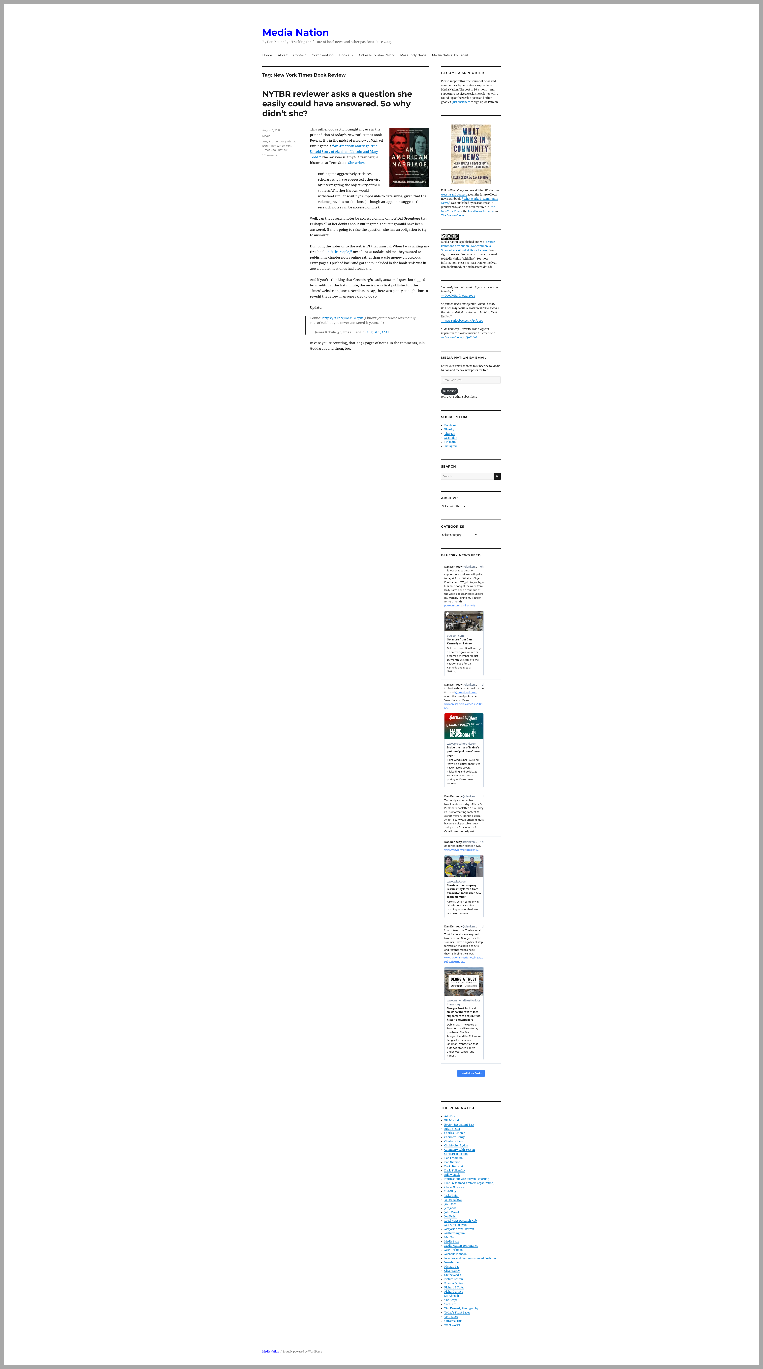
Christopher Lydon (456, 1145)
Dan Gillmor (452, 1162)
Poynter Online (453, 1283)
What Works (452, 1325)
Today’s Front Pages (457, 1312)
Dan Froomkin (453, 1158)
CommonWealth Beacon (459, 1149)
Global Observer (454, 1187)
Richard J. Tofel (454, 1287)
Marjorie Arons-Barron (459, 1229)
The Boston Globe (452, 215)
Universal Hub (453, 1321)
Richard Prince (453, 1291)
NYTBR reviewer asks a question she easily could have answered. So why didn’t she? (337, 103)
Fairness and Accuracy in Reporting (466, 1179)
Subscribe (449, 391)
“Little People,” (339, 252)
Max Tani (450, 1237)
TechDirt (450, 1304)
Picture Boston (453, 1279)
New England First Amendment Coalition (470, 1258)
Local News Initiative (481, 211)
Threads (449, 433)
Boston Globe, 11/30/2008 (461, 337)
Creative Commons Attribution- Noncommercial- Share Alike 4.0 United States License (468, 246)
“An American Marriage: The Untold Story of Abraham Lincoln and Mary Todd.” (344, 151)
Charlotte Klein (453, 1141)
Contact (299, 55)
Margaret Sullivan (455, 1225)
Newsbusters (452, 1262)
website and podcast (454, 194)
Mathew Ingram (454, 1233)
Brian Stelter (452, 1129)
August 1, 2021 (377, 332)
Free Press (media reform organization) (469, 1183)
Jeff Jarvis (450, 1208)
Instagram (451, 446)
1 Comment (269, 155)
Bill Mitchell (452, 1120)
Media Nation (295, 32)
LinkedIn (450, 442)
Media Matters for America (461, 1245)
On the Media (452, 1275)
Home (267, 55)
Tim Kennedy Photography (461, 1308)
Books (344, 55)
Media (266, 135)
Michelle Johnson (455, 1254)
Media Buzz (451, 1241)
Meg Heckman (453, 1250)
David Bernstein (454, 1166)
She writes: (357, 163)
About (283, 55)
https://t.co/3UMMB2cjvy (342, 318)
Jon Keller (450, 1216)
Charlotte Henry (454, 1137)
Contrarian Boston (456, 1154)
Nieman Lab (451, 1266)
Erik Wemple (452, 1174)
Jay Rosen (450, 1204)
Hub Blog (450, 1191)
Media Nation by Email (450, 55)
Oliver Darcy (452, 1271)
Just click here (461, 102)
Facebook (450, 425)
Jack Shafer (451, 1195)
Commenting (323, 55)
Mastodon (450, 438)
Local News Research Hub (460, 1220)
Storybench (451, 1296)
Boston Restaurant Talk (459, 1124)
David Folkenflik (454, 1170)
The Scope (450, 1300)
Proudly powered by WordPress (302, 1351)
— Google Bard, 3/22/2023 (458, 295)
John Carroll (452, 1212)
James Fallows (453, 1200)
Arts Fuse (450, 1116)
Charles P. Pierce (454, 1133)
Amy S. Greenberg (274, 141)
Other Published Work (377, 55)
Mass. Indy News (413, 55)
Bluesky (449, 429)
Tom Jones (451, 1316)
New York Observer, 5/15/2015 (464, 320)
